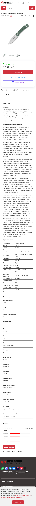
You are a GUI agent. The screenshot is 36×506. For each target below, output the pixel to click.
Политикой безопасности (23, 495)
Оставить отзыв (9, 447)
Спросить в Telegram (19, 77)
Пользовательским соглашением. (11, 497)
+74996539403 (7, 472)
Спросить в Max (19, 82)
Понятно (18, 502)
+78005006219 (22, 472)
